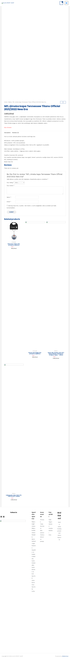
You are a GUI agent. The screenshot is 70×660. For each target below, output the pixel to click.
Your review (10, 185)
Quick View (14, 239)
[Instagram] (3, 516)
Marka (10, 102)
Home (5, 102)
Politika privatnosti (48, 568)
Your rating (10, 182)
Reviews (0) (15, 132)
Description (7, 132)
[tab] (7, 132)
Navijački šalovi (32, 586)
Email (9, 201)
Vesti (48, 544)
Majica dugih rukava (32, 547)
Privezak (37, 541)
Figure (43, 545)
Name (9, 197)
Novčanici (37, 565)
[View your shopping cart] (61, 3)
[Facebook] (1, 516)
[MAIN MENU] (66, 3)
